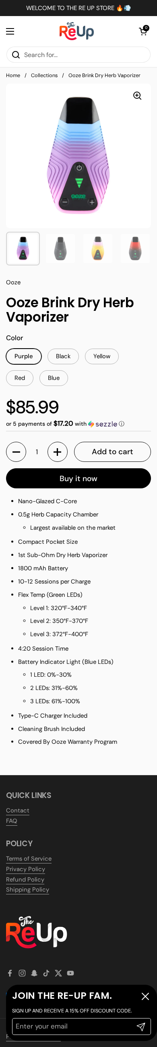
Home (13, 75)
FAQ (11, 821)
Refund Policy (25, 880)
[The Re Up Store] (77, 31)
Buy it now (78, 478)
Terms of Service (29, 859)
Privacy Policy (25, 869)
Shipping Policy (27, 890)
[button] (143, 31)
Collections (44, 75)
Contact (17, 810)
